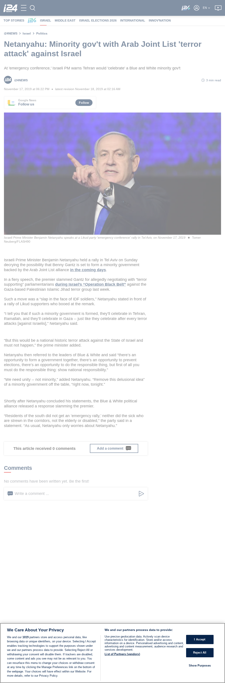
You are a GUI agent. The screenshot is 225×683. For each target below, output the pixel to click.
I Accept (199, 639)
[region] (112, 653)
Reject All (199, 652)
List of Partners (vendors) (122, 654)
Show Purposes (200, 665)
